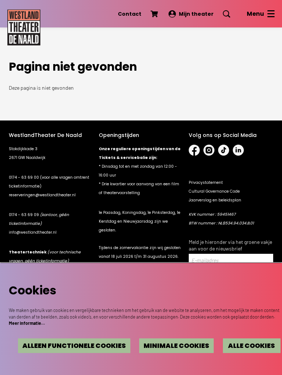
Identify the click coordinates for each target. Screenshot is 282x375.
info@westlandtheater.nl (33, 232)
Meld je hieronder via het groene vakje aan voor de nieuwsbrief (230, 245)
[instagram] (208, 150)
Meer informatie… (27, 323)
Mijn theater (196, 14)
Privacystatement (206, 182)
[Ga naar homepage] (23, 25)
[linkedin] (238, 150)
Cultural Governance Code (214, 191)
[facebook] (194, 150)
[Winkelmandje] (155, 13)
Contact (129, 14)
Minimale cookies (176, 345)
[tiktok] (223, 150)
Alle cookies (251, 345)
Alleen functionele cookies (74, 345)
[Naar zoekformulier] (226, 13)
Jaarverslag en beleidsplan (215, 200)
